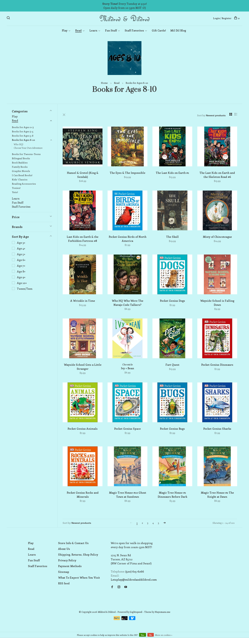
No (150, 635)
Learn (93, 30)
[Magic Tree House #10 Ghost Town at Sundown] (127, 466)
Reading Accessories (24, 183)
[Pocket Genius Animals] (82, 402)
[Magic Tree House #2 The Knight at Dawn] (217, 466)
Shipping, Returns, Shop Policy (78, 554)
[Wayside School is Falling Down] (217, 275)
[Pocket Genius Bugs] (172, 402)
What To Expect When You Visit (79, 577)
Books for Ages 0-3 (23, 127)
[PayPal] (117, 619)
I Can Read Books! (22, 175)
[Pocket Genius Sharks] (217, 402)
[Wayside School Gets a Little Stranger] (82, 338)
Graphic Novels (21, 171)
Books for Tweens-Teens (26, 154)
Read (78, 30)
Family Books (20, 166)
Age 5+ (21, 254)
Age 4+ (21, 248)
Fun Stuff (111, 30)
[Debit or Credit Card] (124, 619)
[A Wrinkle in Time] (82, 275)
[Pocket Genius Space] (127, 402)
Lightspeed (136, 611)
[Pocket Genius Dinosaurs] (217, 338)
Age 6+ (21, 260)
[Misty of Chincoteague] (217, 211)
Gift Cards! (159, 30)
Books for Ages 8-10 (137, 82)
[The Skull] (172, 211)
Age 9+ (21, 277)
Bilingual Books (21, 158)
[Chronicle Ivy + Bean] (127, 338)
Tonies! (16, 188)
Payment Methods (70, 566)
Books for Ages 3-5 (22, 131)
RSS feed (64, 583)
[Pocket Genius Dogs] (172, 275)
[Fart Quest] (172, 338)
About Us (64, 549)
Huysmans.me (162, 611)
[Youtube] (125, 587)
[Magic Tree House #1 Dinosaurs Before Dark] (172, 466)
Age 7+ (21, 265)
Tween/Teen (24, 288)
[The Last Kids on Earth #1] (172, 147)
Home (104, 82)
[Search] (9, 18)
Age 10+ (22, 283)
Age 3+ (21, 242)
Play (64, 30)
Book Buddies (20, 162)
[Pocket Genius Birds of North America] (127, 211)
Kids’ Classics (19, 179)
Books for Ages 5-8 (22, 135)
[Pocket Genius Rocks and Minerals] (82, 466)
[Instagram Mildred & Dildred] (119, 587)
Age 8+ (21, 271)
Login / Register (222, 18)
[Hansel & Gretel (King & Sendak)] (82, 147)
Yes (142, 635)
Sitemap (63, 572)
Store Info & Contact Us (73, 543)
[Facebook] (112, 587)
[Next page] (164, 522)
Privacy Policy (67, 560)
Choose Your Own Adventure (28, 147)
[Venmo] (132, 619)
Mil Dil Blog (178, 30)
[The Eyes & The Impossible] (127, 147)
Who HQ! (18, 144)
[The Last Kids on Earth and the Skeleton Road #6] (217, 147)
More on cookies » (163, 635)
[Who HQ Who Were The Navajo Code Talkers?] (127, 275)
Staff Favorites (134, 30)
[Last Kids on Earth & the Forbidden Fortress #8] (82, 211)
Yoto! (15, 192)
